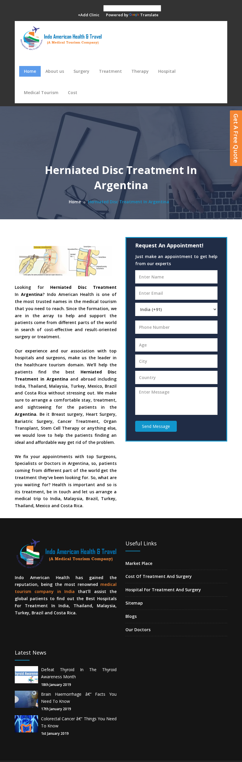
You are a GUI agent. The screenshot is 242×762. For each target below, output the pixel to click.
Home (30, 71)
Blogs (131, 616)
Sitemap (134, 603)
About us (54, 71)
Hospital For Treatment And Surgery (163, 589)
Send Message (156, 426)
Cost (72, 92)
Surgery (81, 71)
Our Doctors (138, 629)
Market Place (138, 563)
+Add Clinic (88, 14)
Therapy (140, 71)
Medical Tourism (41, 92)
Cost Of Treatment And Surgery (158, 576)
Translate (149, 14)
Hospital (167, 71)
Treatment (110, 71)
